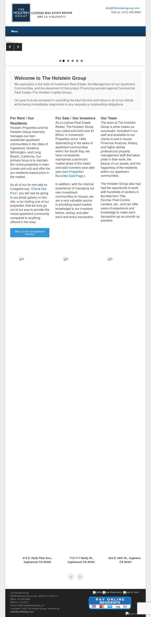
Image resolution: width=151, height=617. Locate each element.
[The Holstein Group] (43, 13)
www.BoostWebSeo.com (22, 612)
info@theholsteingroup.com (123, 8)
